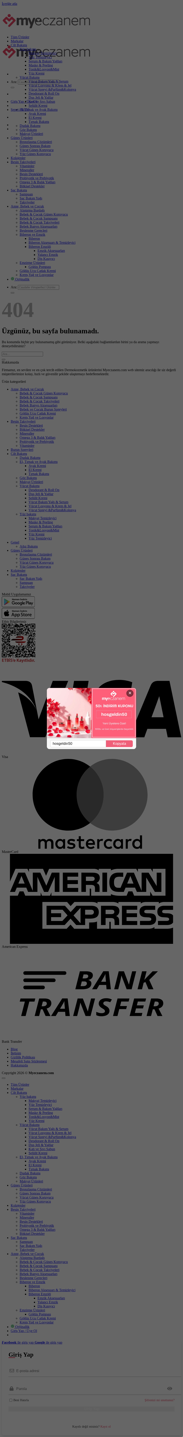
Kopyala (119, 743)
